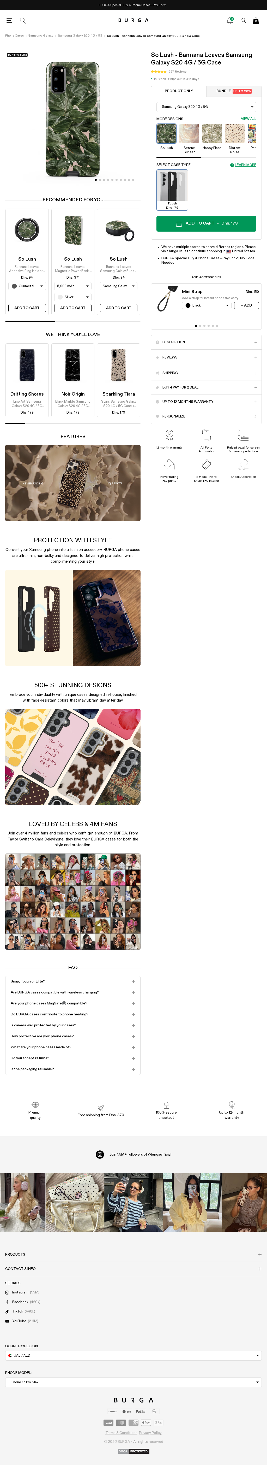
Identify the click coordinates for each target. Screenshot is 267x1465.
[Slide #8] (129, 180)
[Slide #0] (96, 180)
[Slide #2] (104, 180)
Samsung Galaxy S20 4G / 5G (80, 35)
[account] (243, 20)
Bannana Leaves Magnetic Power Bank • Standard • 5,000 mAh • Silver (73, 269)
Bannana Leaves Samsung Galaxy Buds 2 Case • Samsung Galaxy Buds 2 (118, 269)
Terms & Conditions (121, 1433)
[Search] (23, 20)
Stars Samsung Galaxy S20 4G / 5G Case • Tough (118, 404)
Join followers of (140, 1154)
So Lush (27, 259)
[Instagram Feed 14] (75, 1202)
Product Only (179, 91)
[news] (230, 20)
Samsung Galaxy (40, 35)
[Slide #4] (112, 180)
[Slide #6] (121, 180)
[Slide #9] (133, 180)
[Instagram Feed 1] (133, 1202)
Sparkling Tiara (118, 394)
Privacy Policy (150, 1433)
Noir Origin (73, 394)
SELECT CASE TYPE (173, 165)
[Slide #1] (100, 180)
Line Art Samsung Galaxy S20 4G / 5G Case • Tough (27, 404)
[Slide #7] (125, 180)
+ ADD (246, 305)
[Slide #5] (117, 180)
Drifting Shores (27, 394)
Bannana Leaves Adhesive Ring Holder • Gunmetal (27, 269)
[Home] (134, 20)
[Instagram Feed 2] (192, 1202)
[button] (168, 72)
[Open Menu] (9, 20)
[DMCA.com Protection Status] (133, 1452)
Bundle (233, 91)
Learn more (245, 165)
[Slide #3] (108, 180)
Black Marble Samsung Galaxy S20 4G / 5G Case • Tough (72, 404)
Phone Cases (14, 35)
